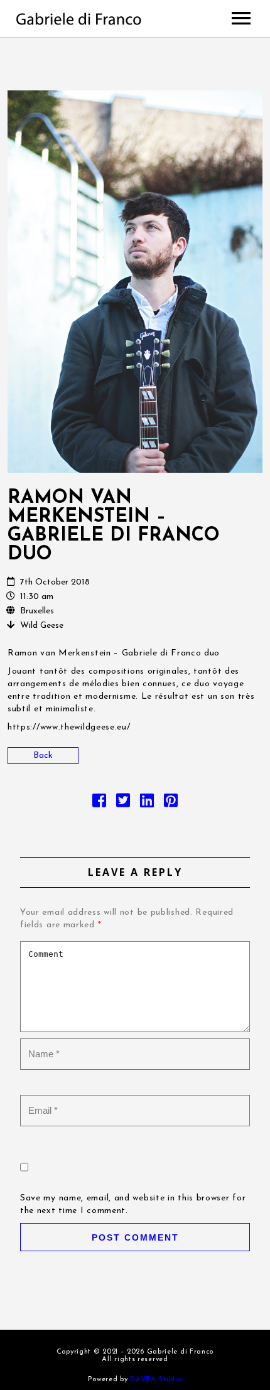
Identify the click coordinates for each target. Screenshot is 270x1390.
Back (43, 755)
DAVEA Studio (155, 1379)
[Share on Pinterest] (171, 804)
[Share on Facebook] (99, 804)
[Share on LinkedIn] (147, 804)
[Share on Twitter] (123, 804)
